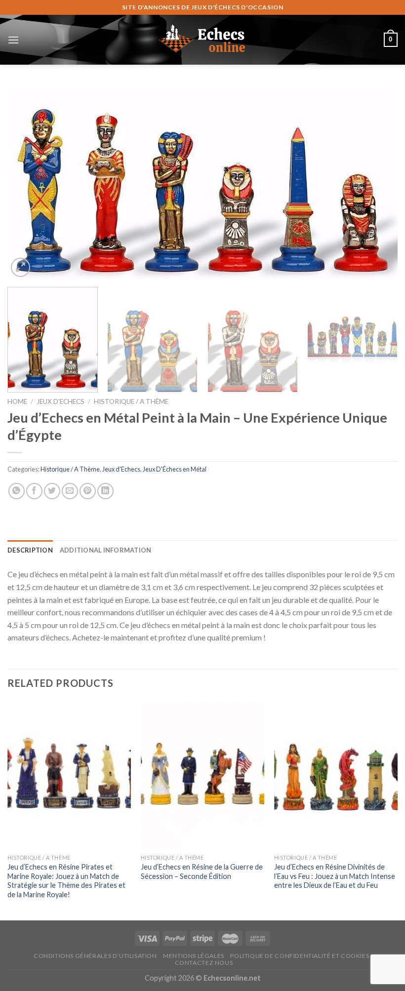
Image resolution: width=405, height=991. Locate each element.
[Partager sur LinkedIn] (105, 491)
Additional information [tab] (106, 550)
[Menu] (13, 40)
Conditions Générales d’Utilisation (95, 955)
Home (17, 401)
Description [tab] (30, 550)
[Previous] (28, 181)
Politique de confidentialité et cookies (299, 955)
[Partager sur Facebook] (34, 491)
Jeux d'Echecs (60, 401)
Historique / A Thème (131, 401)
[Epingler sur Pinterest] (88, 491)
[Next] (377, 181)
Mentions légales (193, 955)
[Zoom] (20, 267)
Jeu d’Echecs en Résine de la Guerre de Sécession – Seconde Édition (202, 871)
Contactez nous (204, 962)
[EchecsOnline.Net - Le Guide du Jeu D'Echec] (202, 39)
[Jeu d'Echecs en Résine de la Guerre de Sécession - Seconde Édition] (202, 775)
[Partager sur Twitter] (52, 491)
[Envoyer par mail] (70, 491)
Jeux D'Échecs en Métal (174, 469)
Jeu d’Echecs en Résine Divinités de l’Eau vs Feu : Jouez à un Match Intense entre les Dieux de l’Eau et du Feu (334, 876)
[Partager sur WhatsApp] (16, 491)
